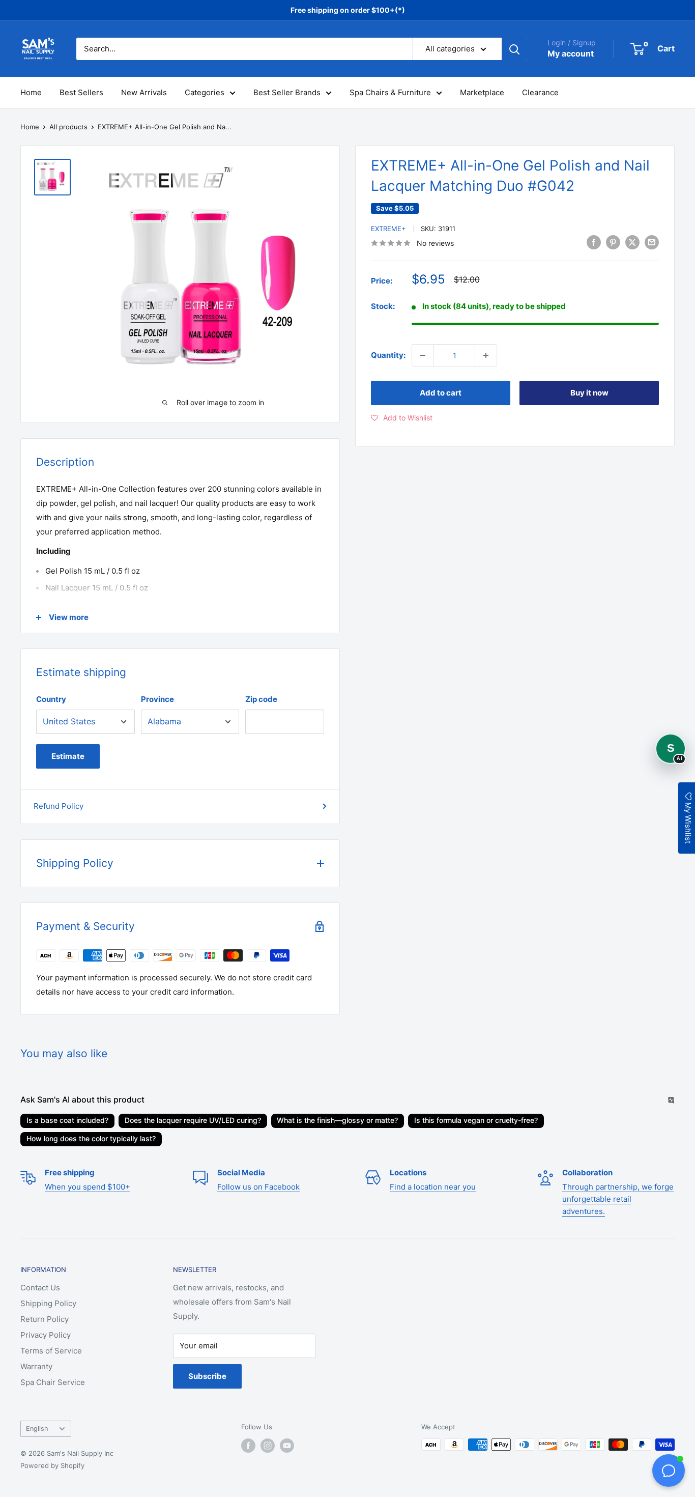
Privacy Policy (45, 1335)
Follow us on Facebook (258, 1187)
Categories (204, 92)
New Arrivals (144, 92)
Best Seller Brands (287, 92)
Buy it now (589, 393)
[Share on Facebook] (594, 242)
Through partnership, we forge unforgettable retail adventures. (618, 1199)
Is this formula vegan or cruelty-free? (476, 1120)
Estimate (67, 756)
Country (51, 699)
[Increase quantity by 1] (486, 355)
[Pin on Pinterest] (613, 242)
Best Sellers (81, 92)
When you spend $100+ (87, 1187)
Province (157, 699)
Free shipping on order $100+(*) (348, 10)
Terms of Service (51, 1350)
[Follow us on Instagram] (267, 1445)
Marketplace (482, 92)
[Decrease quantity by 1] (422, 355)
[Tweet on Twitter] (632, 242)
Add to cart (440, 393)
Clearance (540, 92)
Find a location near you (433, 1187)
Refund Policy (58, 806)
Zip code (261, 699)
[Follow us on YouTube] (287, 1445)
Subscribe (207, 1376)
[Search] (514, 49)
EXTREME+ (388, 228)
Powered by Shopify (52, 1465)
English (37, 1428)
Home (31, 92)
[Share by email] (652, 242)
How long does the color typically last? (91, 1138)
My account (570, 53)
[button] (401, 418)
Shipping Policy (48, 1303)
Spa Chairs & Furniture (390, 92)
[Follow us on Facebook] (248, 1445)
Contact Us (40, 1287)
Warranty (36, 1366)
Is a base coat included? (67, 1120)
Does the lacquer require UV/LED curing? (193, 1120)
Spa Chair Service (52, 1382)
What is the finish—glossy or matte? (337, 1120)
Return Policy (44, 1319)
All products (68, 127)
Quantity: (388, 355)
